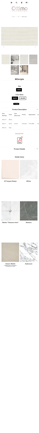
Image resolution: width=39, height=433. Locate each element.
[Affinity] (28, 169)
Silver (23, 98)
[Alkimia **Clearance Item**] (10, 210)
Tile (18, 16)
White (15, 98)
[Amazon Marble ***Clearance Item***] (10, 252)
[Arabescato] (28, 252)
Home (13, 16)
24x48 (19, 90)
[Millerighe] (19, 36)
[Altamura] (28, 210)
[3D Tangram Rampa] (10, 169)
